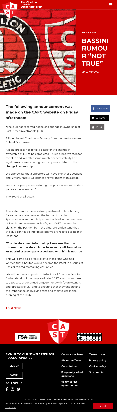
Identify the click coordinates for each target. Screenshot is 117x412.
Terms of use (97, 354)
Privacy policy (97, 360)
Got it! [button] (103, 406)
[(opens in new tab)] (27, 336)
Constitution (69, 366)
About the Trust (71, 360)
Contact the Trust (72, 354)
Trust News (89, 32)
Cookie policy (97, 366)
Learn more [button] (10, 407)
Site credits (96, 372)
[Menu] (111, 4)
